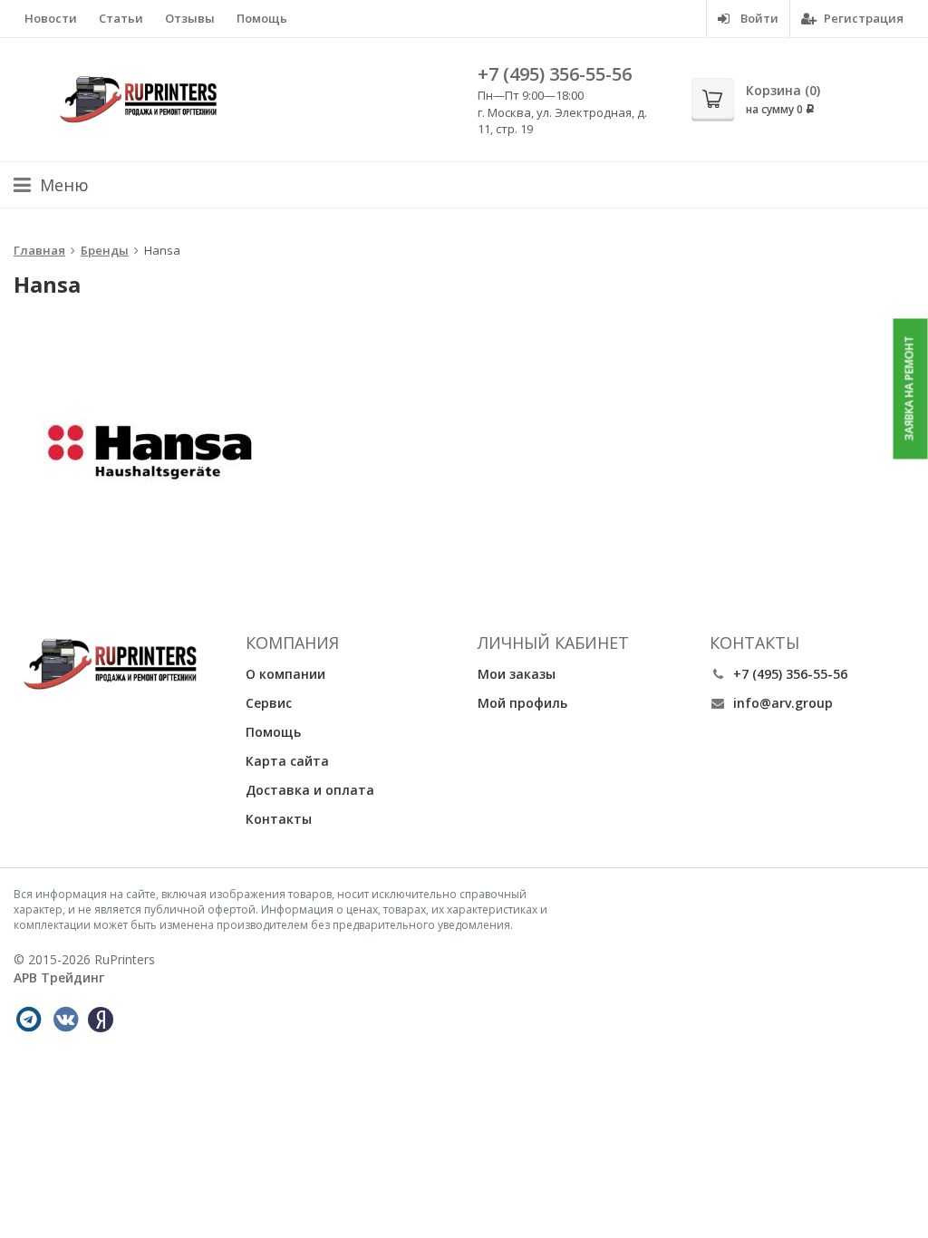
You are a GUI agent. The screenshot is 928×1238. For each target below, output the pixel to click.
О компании (285, 673)
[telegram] (28, 1019)
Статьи (121, 18)
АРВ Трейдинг (59, 977)
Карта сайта (287, 760)
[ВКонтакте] (65, 1019)
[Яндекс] (100, 1019)
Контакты (279, 818)
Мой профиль (522, 702)
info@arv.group (783, 702)
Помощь (262, 18)
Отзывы (190, 18)
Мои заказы (517, 673)
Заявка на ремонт (909, 388)
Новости (50, 18)
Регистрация (862, 18)
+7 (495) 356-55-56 (555, 74)
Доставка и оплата (310, 789)
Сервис (269, 702)
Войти (758, 18)
